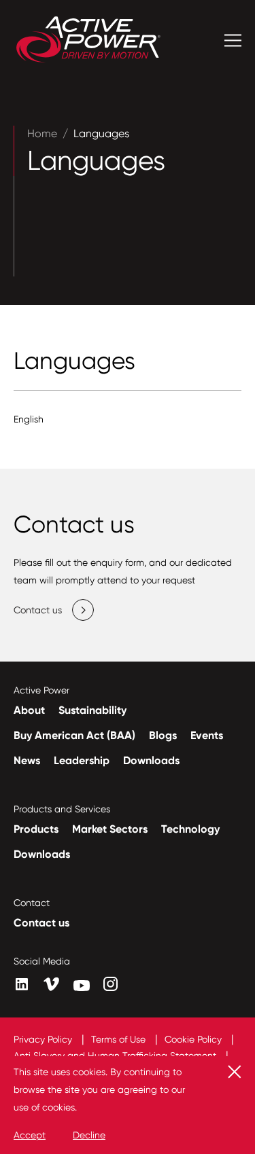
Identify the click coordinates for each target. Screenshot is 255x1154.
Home (42, 133)
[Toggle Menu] (232, 40)
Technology (190, 829)
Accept (30, 1135)
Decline (89, 1135)
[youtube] (81, 985)
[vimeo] (52, 985)
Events (206, 735)
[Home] (88, 41)
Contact (32, 902)
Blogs (163, 735)
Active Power (41, 690)
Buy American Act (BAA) (74, 735)
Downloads (151, 760)
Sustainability (92, 710)
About (29, 710)
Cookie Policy (194, 1039)
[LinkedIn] (22, 984)
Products (36, 829)
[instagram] (110, 984)
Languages (101, 133)
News (27, 760)
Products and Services (62, 809)
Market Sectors (110, 829)
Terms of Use (119, 1039)
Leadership (81, 760)
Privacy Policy (44, 1039)
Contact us (41, 922)
